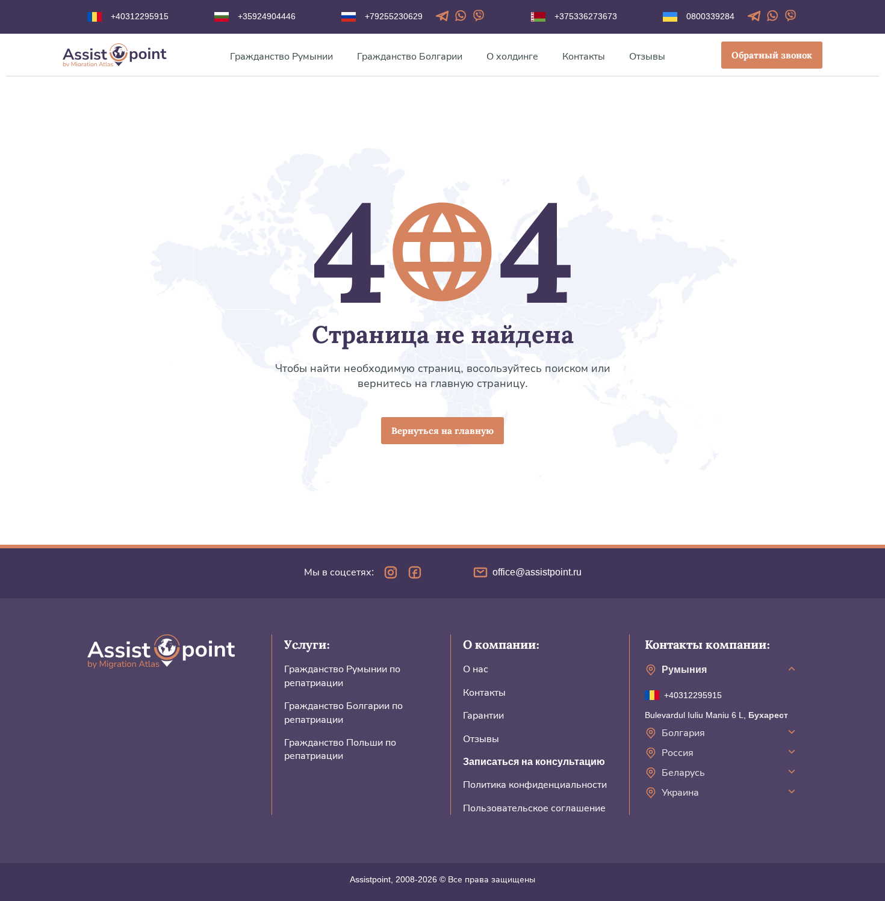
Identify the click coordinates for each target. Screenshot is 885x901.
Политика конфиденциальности (535, 784)
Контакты (583, 56)
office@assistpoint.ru (537, 572)
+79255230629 (394, 16)
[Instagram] (391, 572)
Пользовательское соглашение (534, 808)
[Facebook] (415, 572)
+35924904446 (267, 16)
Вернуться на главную (442, 431)
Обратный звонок (771, 55)
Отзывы (647, 56)
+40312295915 (140, 16)
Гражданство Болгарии (409, 56)
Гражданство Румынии (281, 56)
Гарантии (483, 715)
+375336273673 (585, 16)
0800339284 (710, 16)
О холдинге (512, 56)
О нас (475, 669)
